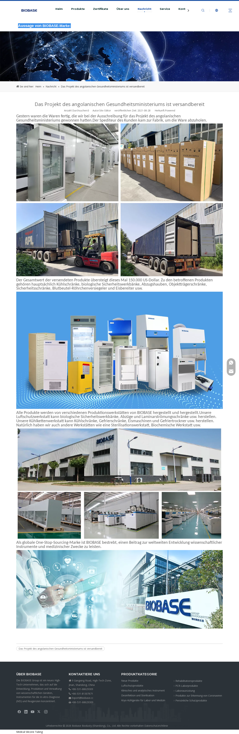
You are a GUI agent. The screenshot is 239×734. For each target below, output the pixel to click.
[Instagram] (46, 711)
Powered (170, 110)
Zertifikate (100, 9)
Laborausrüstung (185, 690)
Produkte (78, 9)
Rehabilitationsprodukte (188, 680)
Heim (59, 9)
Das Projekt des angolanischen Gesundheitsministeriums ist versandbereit (60, 648)
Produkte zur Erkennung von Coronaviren (198, 695)
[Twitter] (39, 711)
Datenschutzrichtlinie (156, 725)
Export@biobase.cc (82, 697)
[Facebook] (19, 711)
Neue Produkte (129, 680)
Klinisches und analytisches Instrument (143, 690)
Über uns (123, 9)
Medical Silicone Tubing (29, 731)
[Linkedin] (26, 711)
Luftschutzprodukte (132, 685)
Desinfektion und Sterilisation (137, 695)
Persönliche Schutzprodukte (191, 700)
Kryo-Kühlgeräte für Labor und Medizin (143, 700)
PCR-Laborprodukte (186, 685)
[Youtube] (32, 711)
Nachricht (144, 9)
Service (165, 9)
